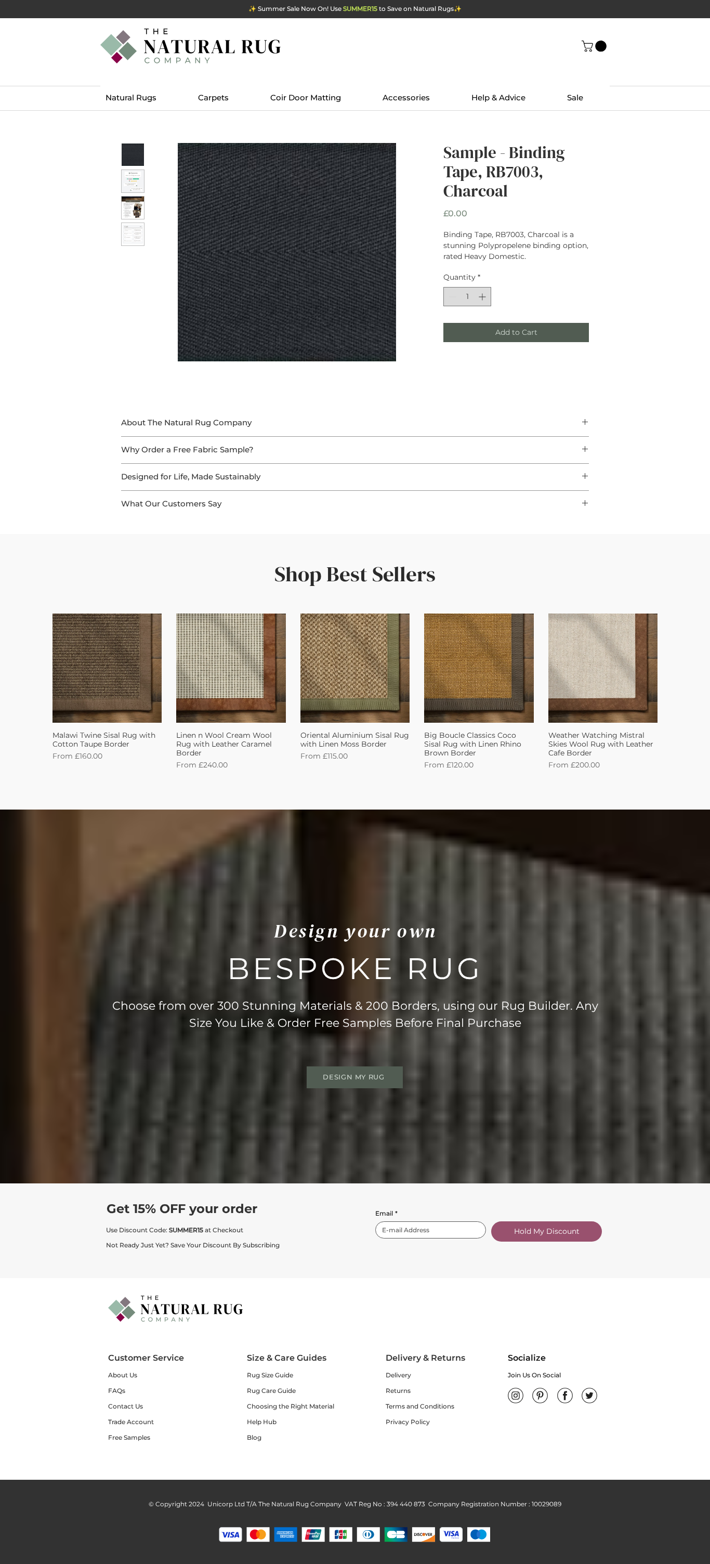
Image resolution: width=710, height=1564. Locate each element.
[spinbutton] (467, 297)
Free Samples (129, 1437)
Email (386, 1213)
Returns (398, 1390)
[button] (595, 46)
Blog (254, 1437)
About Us (122, 1375)
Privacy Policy (408, 1422)
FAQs (116, 1390)
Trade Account (131, 1422)
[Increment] (483, 297)
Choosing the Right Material (290, 1406)
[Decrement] (451, 297)
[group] (355, 692)
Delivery (398, 1375)
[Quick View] (107, 668)
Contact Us (125, 1406)
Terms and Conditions (420, 1406)
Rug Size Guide (270, 1375)
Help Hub (262, 1422)
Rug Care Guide (271, 1390)
